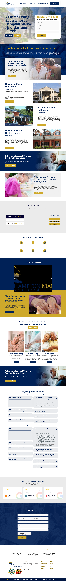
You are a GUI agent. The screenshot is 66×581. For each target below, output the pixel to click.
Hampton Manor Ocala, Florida (11, 138)
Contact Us (47, 3)
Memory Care (32, 3)
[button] (14, 278)
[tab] (15, 216)
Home (21, 3)
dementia (55, 185)
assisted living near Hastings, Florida (29, 50)
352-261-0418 (55, 3)
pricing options (38, 406)
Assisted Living (25, 3)
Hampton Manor (54, 115)
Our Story (38, 3)
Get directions (16, 555)
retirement (12, 355)
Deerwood (26, 91)
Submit (41, 35)
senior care (44, 52)
